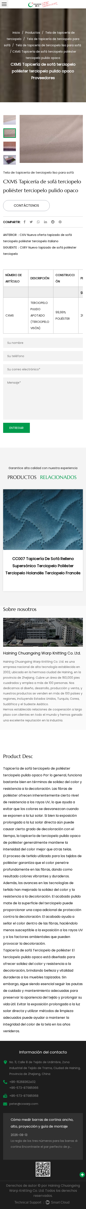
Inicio (16, 33)
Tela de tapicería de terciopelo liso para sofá (48, 45)
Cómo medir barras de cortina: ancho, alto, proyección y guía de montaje (40, 1123)
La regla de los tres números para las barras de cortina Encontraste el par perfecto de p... (43, 1144)
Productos (32, 33)
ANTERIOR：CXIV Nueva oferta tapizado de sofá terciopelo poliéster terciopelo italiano (37, 238)
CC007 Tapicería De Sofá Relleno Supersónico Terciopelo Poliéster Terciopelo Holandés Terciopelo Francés (43, 566)
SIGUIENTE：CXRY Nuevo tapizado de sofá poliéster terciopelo (39, 250)
